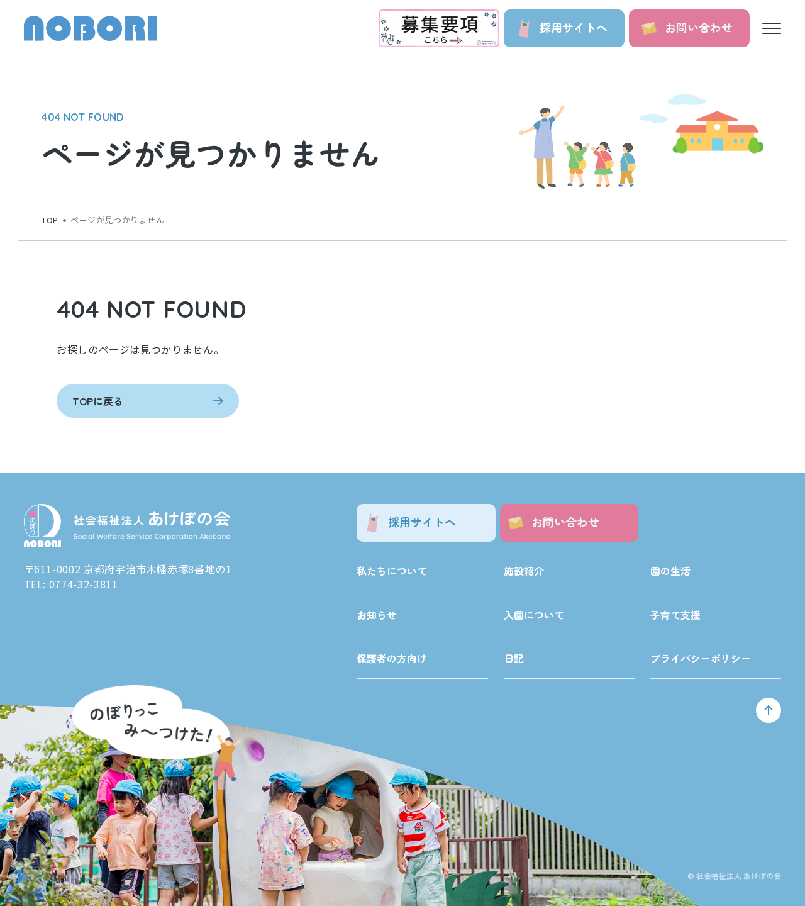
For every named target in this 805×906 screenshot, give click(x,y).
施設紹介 (524, 570)
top (50, 220)
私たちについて (392, 570)
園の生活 (670, 570)
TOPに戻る (97, 400)
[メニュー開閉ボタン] (771, 28)
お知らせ (377, 614)
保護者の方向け (392, 658)
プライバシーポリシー (700, 658)
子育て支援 (675, 614)
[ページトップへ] (768, 710)
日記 (514, 658)
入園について (534, 614)
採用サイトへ (574, 27)
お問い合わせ (699, 27)
